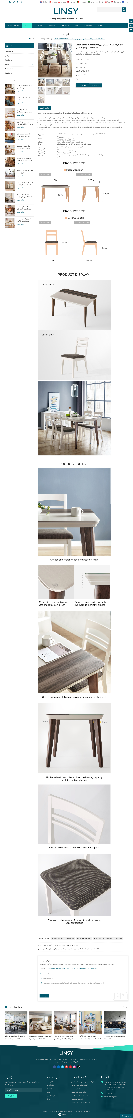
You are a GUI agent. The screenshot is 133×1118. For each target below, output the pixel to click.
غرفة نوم (7, 56)
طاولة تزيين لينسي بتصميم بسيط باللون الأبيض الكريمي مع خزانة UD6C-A (25, 220)
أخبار (76, 25)
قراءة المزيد (20, 91)
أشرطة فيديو (65, 25)
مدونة (48, 1092)
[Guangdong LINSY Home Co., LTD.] (66, 10)
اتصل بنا (100, 25)
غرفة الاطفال (9, 64)
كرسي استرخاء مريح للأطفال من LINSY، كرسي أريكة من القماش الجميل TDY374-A (25, 123)
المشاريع (52, 25)
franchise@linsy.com (110, 1097)
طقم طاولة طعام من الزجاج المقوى (64, 938)
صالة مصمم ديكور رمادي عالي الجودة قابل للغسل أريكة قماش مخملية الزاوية (22, 1037)
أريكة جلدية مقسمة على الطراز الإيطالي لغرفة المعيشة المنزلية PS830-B (25, 135)
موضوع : (69, 968)
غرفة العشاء (8, 60)
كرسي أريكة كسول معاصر (79, 1085)
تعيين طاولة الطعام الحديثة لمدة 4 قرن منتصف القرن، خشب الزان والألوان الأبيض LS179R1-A (71, 949)
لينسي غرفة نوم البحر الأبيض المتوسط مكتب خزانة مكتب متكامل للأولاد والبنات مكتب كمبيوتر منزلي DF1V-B (48, 1037)
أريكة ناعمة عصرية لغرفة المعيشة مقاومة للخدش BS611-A (24, 86)
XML (48, 1099)
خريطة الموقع (51, 1095)
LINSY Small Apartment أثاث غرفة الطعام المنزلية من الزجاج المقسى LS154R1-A (71, 968)
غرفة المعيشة (9, 51)
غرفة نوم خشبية (76, 1088)
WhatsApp (95, 85)
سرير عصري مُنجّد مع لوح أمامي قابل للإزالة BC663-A (25, 196)
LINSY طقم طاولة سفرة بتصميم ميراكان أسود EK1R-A (61, 945)
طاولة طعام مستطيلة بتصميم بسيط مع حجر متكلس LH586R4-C (23, 147)
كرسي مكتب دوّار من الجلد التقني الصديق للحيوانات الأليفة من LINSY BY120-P (25, 208)
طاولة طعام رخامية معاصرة (79, 1095)
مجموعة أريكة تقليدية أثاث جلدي (81, 1102)
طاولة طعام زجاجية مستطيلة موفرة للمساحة (109, 938)
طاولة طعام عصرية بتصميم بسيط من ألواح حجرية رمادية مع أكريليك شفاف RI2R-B (25, 171)
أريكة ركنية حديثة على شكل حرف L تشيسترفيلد (72, 1037)
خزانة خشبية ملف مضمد (78, 1092)
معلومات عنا (88, 25)
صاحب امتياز (39, 25)
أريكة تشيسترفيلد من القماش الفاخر (82, 1082)
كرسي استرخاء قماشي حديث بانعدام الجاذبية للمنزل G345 (24, 98)
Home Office (9, 69)
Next (126, 1007)
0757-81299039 (109, 1093)
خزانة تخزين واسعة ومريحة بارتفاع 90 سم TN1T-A (25, 183)
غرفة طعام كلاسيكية (85, 938)
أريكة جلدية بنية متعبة (77, 1099)
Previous (123, 1007)
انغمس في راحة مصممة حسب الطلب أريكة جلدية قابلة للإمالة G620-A (24, 159)
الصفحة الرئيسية (13, 25)
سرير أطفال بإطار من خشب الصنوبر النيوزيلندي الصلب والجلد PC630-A (24, 111)
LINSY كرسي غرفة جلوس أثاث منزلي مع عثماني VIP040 (96, 1037)
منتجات (27, 25)
